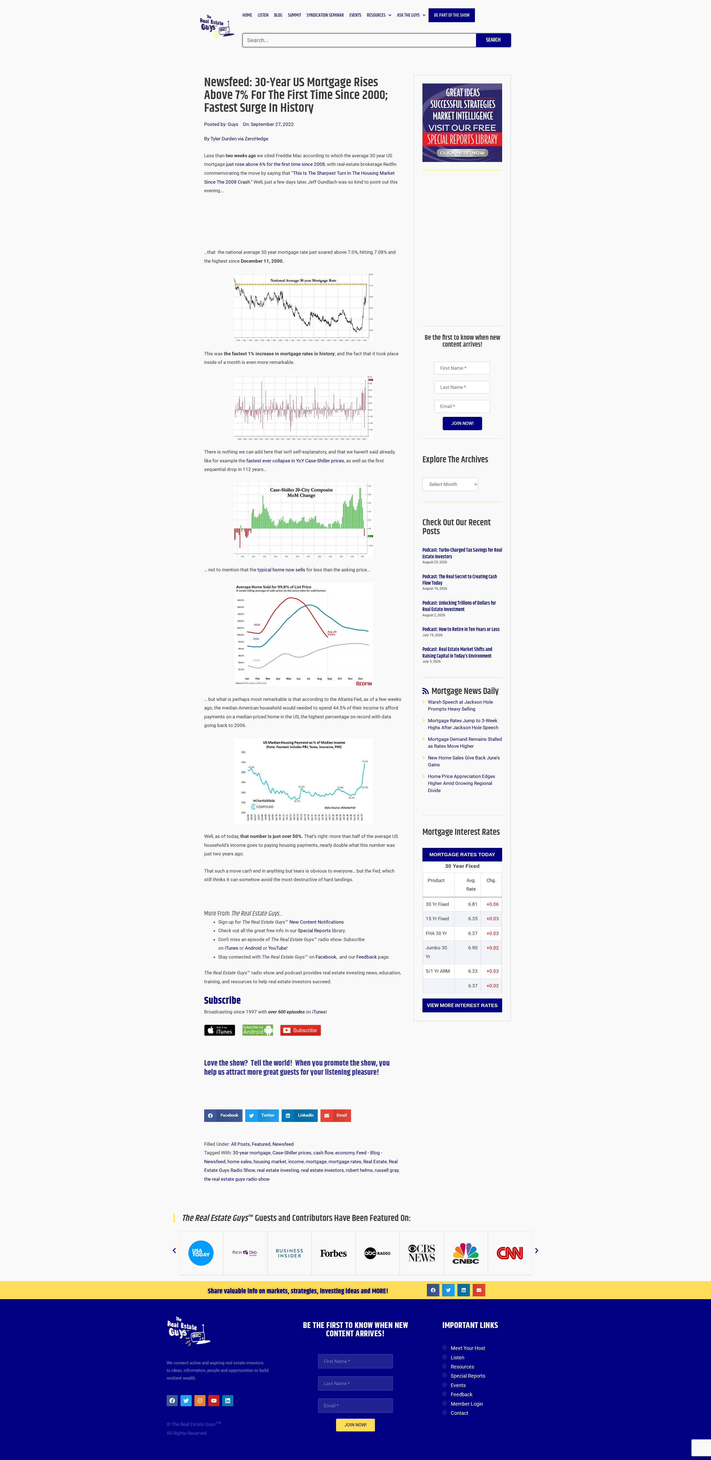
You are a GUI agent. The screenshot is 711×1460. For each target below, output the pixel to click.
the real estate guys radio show (237, 1179)
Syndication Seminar (325, 15)
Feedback (366, 957)
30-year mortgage (252, 1152)
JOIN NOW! (462, 423)
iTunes (231, 948)
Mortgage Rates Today (462, 854)
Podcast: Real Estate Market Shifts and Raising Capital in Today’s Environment (457, 653)
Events (355, 15)
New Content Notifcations (316, 922)
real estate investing (278, 1170)
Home (247, 15)
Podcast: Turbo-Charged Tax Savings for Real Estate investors (462, 553)
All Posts (240, 1144)
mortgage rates (345, 1161)
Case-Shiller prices (291, 1152)
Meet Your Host (468, 1348)
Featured (261, 1144)
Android (253, 948)
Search (493, 40)
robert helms (359, 1170)
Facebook (326, 957)
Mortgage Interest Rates (461, 832)
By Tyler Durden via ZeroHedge (236, 138)
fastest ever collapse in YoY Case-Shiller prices (295, 460)
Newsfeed (283, 1144)
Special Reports (314, 930)
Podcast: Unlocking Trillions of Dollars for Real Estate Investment (459, 606)
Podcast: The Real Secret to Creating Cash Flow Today (459, 580)
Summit (294, 15)
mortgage (316, 1161)
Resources (376, 15)
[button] (223, 1115)
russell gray (387, 1170)
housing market (270, 1161)
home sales (239, 1161)
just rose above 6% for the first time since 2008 (275, 164)
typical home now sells (281, 569)
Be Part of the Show (451, 15)
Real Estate (375, 1161)
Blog (278, 15)
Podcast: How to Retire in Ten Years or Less (461, 629)
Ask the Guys (408, 15)
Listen (263, 15)
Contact (459, 1413)
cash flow (323, 1152)
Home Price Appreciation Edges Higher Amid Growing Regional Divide (461, 783)
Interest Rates (476, 1005)
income (296, 1161)
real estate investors (322, 1170)
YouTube (277, 948)
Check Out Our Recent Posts (456, 527)
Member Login (467, 1404)
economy (344, 1152)
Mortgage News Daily (465, 692)
